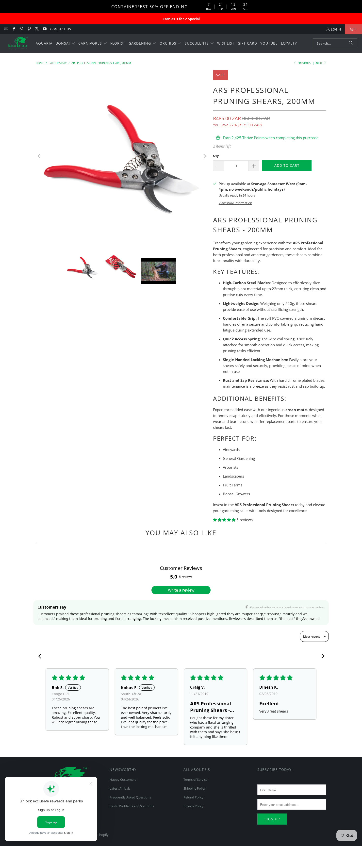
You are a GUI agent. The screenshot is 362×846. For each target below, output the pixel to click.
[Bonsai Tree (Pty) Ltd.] (18, 43)
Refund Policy (193, 797)
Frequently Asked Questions (130, 797)
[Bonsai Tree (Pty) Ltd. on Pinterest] (29, 29)
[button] (65, 43)
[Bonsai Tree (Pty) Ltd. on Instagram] (21, 29)
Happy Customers (123, 779)
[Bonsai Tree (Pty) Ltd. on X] (36, 29)
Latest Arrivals (120, 788)
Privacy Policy (193, 806)
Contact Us (60, 29)
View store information (235, 203)
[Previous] (39, 156)
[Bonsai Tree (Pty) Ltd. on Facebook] (13, 29)
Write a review (181, 590)
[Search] (351, 43)
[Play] (122, 156)
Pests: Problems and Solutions (132, 806)
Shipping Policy (194, 788)
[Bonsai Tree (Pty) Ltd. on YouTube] (44, 29)
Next (319, 63)
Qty (216, 155)
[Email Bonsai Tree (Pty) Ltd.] (6, 29)
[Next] (204, 156)
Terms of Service (195, 779)
